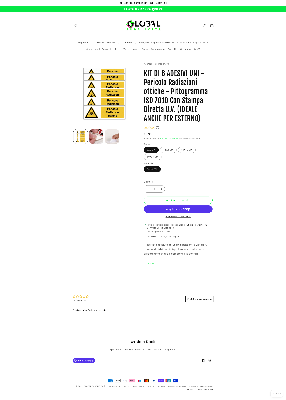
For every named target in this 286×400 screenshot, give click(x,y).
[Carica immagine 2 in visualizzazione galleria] (96, 136)
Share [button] (150, 263)
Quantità (148, 182)
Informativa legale (205, 389)
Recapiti (190, 389)
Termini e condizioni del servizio (171, 386)
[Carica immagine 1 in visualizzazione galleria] (80, 136)
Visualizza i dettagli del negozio (163, 237)
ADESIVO (152, 169)
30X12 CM (186, 150)
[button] (76, 25)
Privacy (157, 349)
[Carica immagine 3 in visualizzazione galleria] (112, 136)
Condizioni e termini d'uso (137, 349)
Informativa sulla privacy (143, 386)
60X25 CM (152, 157)
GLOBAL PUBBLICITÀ (93, 386)
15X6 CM (168, 150)
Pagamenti (170, 349)
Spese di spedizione (169, 139)
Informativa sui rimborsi (118, 386)
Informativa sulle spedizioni (201, 386)
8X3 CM (151, 150)
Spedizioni (115, 349)
